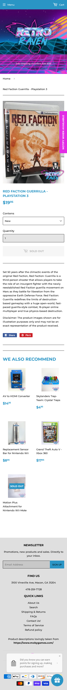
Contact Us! (34, 620)
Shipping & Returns (33, 611)
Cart (61, 4)
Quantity (8, 231)
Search (33, 607)
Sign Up (57, 564)
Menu (11, 4)
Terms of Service (33, 625)
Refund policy (33, 629)
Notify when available (63, 132)
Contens (8, 213)
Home (6, 78)
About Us (33, 602)
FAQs (33, 616)
